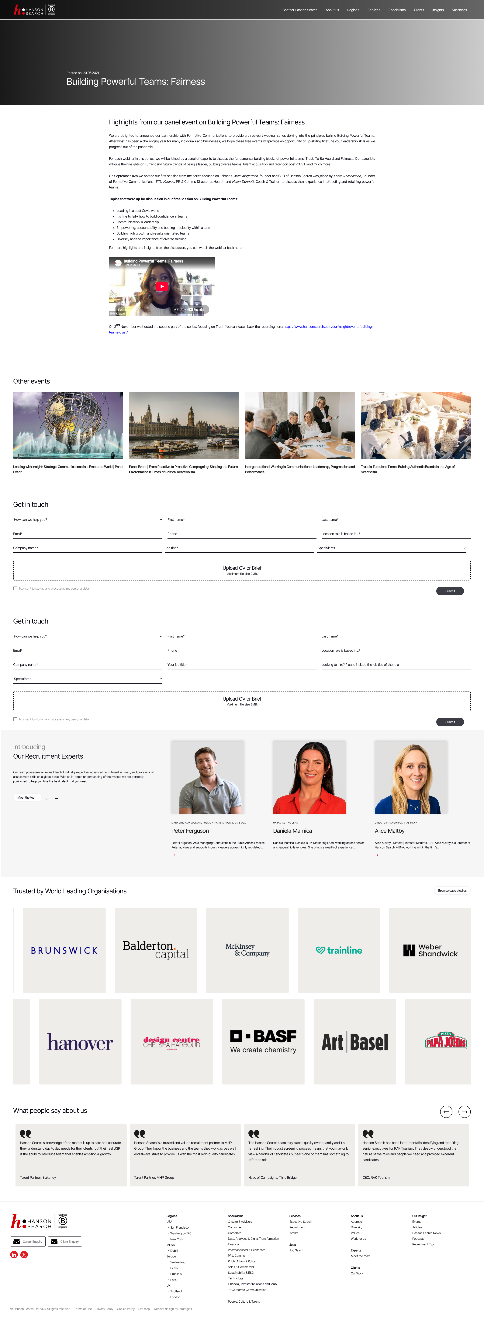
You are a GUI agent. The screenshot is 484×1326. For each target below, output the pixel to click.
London (175, 1297)
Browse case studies (452, 890)
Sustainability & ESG (241, 1272)
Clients (419, 10)
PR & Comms (236, 1255)
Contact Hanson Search (299, 10)
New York (176, 1239)
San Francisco (179, 1227)
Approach (357, 1221)
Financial (233, 1244)
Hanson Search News (426, 1233)
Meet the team (27, 797)
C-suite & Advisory (240, 1221)
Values (355, 1233)
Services (374, 10)
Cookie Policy (126, 1309)
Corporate (234, 1233)
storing (39, 588)
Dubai (174, 1251)
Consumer (235, 1227)
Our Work (357, 1273)
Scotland (176, 1291)
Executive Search (300, 1221)
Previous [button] (47, 798)
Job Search (296, 1250)
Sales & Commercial (241, 1267)
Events (416, 1221)
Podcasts (418, 1238)
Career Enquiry (32, 1241)
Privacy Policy (104, 1309)
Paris (173, 1280)
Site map (144, 1309)
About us (332, 10)
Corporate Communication (249, 1290)
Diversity (356, 1227)
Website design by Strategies (173, 1309)
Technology (236, 1278)
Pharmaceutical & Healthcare (246, 1250)
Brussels (176, 1274)
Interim (293, 1233)
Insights (438, 10)
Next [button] (56, 798)
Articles (417, 1227)
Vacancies (459, 10)
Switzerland (177, 1262)
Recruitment (297, 1227)
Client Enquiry (69, 1241)
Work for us (358, 1238)
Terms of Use (83, 1309)
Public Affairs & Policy (242, 1261)
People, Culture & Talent (244, 1301)
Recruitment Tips (423, 1244)
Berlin (174, 1268)
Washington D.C (181, 1233)
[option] (219, 797)
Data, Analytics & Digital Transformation (253, 1238)
